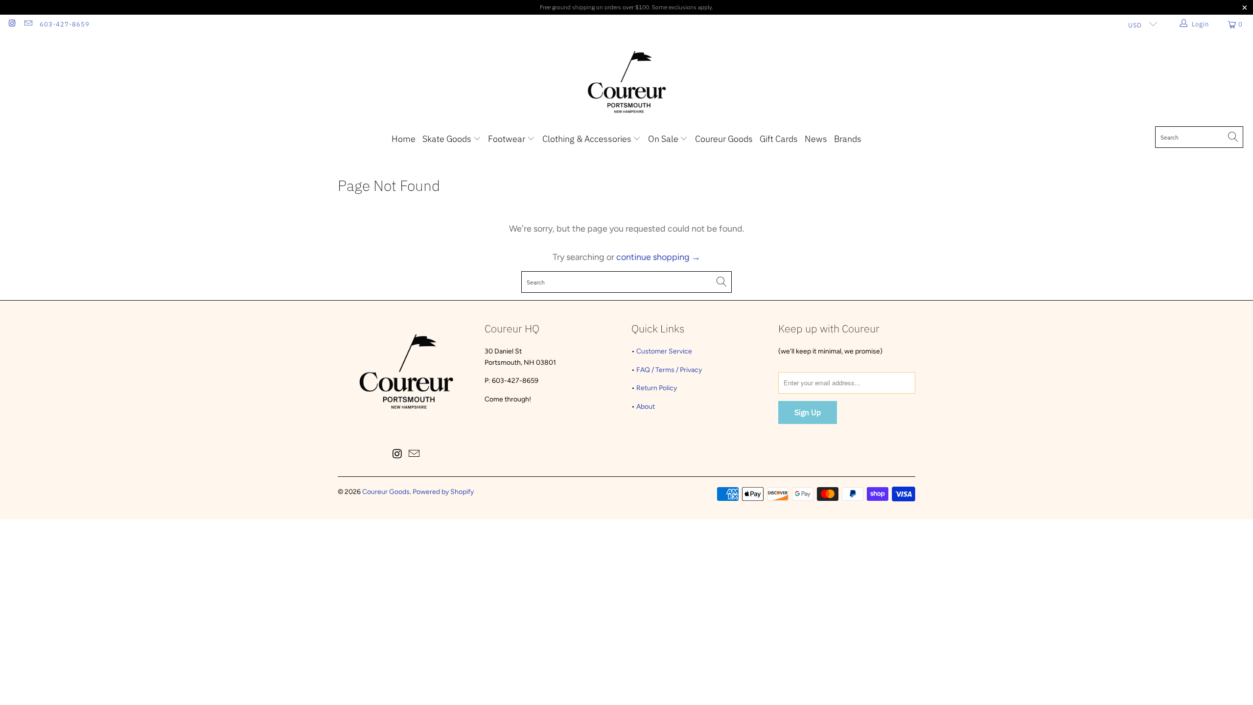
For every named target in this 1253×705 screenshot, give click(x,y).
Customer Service (664, 351)
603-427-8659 (65, 24)
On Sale (664, 138)
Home (404, 138)
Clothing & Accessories (587, 138)
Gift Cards (779, 138)
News (816, 138)
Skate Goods (447, 138)
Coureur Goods (724, 138)
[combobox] (1199, 137)
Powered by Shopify (443, 492)
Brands (847, 138)
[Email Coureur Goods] (27, 24)
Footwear (507, 138)
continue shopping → (658, 257)
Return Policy (656, 388)
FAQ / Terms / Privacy (669, 370)
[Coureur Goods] (627, 82)
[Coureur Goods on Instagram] (11, 24)
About (645, 406)
